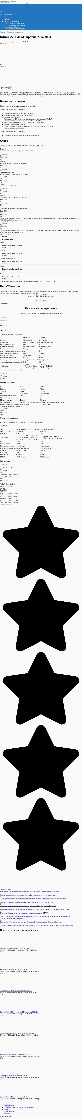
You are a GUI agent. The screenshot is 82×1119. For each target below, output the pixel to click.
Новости (7, 18)
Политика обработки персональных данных (19, 1107)
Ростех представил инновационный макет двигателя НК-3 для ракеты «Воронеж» (28, 906)
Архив (6, 1109)
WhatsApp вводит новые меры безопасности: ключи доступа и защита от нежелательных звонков (33, 898)
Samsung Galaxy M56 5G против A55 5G (14, 1097)
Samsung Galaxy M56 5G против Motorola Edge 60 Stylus (19, 1012)
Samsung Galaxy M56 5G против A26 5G (14, 969)
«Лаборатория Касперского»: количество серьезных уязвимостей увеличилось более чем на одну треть (35, 909)
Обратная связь (9, 1106)
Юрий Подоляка (9, 1111)
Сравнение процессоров (16, 29)
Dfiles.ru (3, 11)
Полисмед (7, 1113)
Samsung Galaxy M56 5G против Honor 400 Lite (16, 991)
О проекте (7, 1104)
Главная (2, 32)
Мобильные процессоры (16, 25)
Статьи (6, 20)
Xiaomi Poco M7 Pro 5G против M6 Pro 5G (14, 948)
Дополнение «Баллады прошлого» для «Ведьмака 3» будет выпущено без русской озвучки (31, 922)
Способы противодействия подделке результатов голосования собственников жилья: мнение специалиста (36, 925)
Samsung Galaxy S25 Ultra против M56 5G (14, 1054)
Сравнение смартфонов (16, 23)
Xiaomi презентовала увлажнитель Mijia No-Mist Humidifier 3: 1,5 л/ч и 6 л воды (27, 902)
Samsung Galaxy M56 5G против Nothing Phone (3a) (17, 1033)
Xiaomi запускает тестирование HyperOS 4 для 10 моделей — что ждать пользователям (29, 891)
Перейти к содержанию (8, 1)
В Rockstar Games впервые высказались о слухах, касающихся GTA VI (24, 913)
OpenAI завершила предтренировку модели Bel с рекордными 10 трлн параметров (28, 895)
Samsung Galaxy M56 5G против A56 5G (14, 1076)
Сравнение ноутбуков (11, 27)
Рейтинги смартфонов (11, 21)
